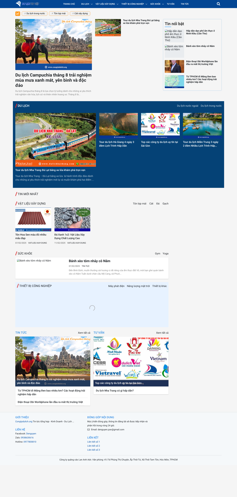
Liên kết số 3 (93, 450)
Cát (151, 203)
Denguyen (31, 433)
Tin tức (185, 4)
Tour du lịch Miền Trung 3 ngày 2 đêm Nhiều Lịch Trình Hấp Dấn (200, 144)
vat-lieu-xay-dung (37, 243)
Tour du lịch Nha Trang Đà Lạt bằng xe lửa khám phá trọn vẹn (141, 21)
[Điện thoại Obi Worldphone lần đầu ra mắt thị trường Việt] (174, 66)
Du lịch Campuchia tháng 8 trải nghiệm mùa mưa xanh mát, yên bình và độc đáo (53, 80)
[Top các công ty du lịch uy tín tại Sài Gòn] (160, 126)
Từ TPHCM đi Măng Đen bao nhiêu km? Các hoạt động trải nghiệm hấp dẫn (201, 79)
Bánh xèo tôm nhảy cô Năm (200, 46)
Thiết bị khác (159, 286)
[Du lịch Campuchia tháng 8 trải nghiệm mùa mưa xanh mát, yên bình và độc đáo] (53, 44)
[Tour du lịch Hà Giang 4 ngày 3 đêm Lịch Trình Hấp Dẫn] (118, 126)
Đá (158, 203)
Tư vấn (170, 4)
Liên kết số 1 (93, 442)
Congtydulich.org (23, 421)
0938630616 (27, 437)
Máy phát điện (116, 286)
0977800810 (30, 442)
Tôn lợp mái (60, 13)
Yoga (165, 253)
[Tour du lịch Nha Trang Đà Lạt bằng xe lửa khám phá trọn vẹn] (108, 27)
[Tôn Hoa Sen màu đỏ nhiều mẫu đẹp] (33, 219)
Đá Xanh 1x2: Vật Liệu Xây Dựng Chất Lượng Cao (69, 236)
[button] (218, 4)
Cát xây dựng (81, 13)
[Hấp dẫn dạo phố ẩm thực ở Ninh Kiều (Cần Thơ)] (174, 35)
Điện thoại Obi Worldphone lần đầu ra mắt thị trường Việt (202, 63)
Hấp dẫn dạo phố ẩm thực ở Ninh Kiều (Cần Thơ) (200, 32)
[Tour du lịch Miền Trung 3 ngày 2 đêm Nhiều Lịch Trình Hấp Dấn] (202, 126)
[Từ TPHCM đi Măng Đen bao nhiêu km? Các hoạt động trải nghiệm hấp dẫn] (174, 81)
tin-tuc (85, 266)
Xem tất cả (84, 332)
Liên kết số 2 (93, 446)
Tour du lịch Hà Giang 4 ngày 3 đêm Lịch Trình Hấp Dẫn (116, 143)
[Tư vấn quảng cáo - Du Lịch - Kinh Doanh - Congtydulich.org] (28, 4)
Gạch (165, 203)
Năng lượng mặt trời (138, 286)
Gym (157, 253)
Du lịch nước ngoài (187, 105)
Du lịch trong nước (36, 13)
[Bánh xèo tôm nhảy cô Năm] (174, 51)
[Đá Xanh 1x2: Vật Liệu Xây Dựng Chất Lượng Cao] (72, 219)
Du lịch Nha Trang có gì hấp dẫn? (115, 390)
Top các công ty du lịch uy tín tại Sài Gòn (159, 143)
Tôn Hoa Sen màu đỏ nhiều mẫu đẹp (30, 236)
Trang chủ (69, 4)
